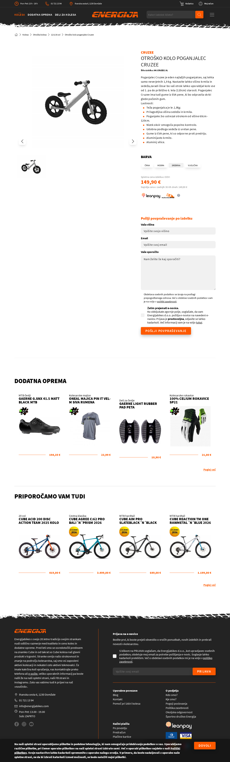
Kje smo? (171, 699)
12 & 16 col (55, 34)
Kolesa (19, 14)
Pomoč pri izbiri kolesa (126, 703)
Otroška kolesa (40, 34)
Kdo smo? (172, 695)
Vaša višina (147, 224)
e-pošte (33, 673)
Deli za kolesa (65, 14)
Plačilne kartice (122, 736)
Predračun (119, 732)
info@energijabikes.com (34, 706)
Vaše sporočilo (150, 252)
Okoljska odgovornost (179, 712)
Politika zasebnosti (177, 708)
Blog (115, 695)
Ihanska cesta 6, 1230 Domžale (88, 3)
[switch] (186, 3)
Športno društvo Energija (181, 716)
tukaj (199, 322)
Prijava (204, 671)
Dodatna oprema (40, 14)
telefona (19, 673)
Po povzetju (120, 728)
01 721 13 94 (56, 3)
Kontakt (117, 699)
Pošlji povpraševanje (166, 331)
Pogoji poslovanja (176, 703)
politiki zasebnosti (166, 301)
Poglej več (209, 469)
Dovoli (205, 745)
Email (144, 238)
